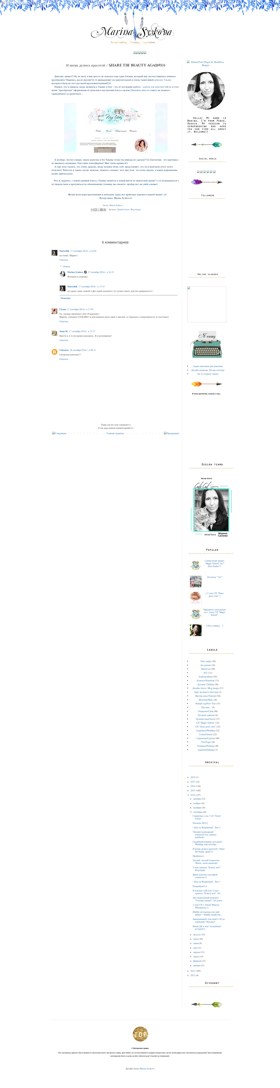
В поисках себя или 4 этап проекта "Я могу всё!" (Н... (207, 892)
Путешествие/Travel (205, 718)
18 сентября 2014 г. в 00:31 (83, 350)
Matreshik (64, 251)
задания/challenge (206, 749)
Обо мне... (206, 707)
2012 (193, 975)
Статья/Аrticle (205, 734)
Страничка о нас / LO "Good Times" (206, 817)
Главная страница (115, 433)
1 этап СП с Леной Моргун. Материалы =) (206, 906)
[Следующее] (59, 433)
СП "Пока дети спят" (205, 726)
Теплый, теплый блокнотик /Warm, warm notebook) (206, 862)
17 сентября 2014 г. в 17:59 (80, 309)
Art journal (205, 665)
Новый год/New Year (205, 703)
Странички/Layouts (205, 738)
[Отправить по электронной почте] (92, 209)
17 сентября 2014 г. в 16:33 (101, 272)
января (196, 965)
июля (196, 938)
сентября (197, 811)
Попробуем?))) (200, 886)
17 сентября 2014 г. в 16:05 (83, 250)
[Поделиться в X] (98, 209)
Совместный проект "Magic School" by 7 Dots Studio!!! (214, 563)
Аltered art (205, 668)
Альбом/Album (205, 676)
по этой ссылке (148, 184)
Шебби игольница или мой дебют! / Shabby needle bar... (207, 913)
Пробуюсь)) (198, 855)
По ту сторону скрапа (207, 373)
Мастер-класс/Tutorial (205, 695)
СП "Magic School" (205, 722)
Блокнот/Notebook (205, 680)
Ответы (66, 266)
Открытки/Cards (205, 711)
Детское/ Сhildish (205, 684)
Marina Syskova (75, 272)
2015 (193, 790)
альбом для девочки (153, 86)
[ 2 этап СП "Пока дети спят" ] (214, 594)
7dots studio (205, 661)
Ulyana (62, 309)
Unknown (64, 350)
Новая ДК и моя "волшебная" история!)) (207, 928)
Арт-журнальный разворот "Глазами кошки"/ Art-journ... (208, 899)
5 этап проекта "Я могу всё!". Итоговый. (207, 869)
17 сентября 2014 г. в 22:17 (82, 331)
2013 (193, 970)
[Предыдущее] (171, 433)
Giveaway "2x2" (214, 577)
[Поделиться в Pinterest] (104, 209)
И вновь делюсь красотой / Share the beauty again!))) (209, 850)
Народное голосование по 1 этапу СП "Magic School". (215, 612)
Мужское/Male (206, 699)
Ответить (63, 259)
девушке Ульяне (162, 79)
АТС (205, 672)
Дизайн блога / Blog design (128, 209)
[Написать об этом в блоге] (95, 209)
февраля (197, 960)
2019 (193, 777)
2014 (193, 794)
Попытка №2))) (200, 822)
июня (196, 943)
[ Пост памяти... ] (214, 625)
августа (197, 934)
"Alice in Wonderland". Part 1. (207, 881)
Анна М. (63, 331)
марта (196, 956)
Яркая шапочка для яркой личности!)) (205, 876)
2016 (193, 786)
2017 (193, 781)
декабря (197, 798)
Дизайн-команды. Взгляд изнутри (207, 370)
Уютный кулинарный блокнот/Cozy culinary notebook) (204, 834)
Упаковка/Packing (205, 745)
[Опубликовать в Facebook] (101, 209)
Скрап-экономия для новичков (208, 366)
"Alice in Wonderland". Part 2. (207, 827)
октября (197, 807)
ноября (197, 803)
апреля (196, 952)
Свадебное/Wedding (205, 730)
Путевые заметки (206, 715)
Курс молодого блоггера (206, 691)
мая (195, 947)
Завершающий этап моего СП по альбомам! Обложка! (209, 920)
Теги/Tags (205, 741)
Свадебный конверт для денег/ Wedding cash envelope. (207, 843)
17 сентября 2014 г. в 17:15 (91, 286)
